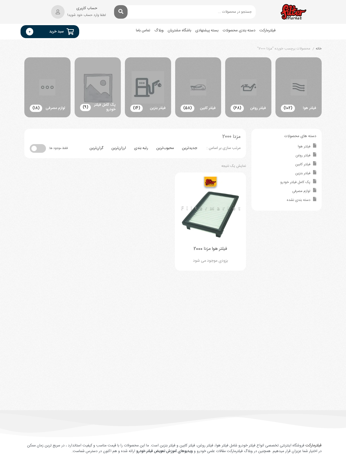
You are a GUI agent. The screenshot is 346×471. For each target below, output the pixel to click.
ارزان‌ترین (118, 148)
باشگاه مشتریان (179, 31)
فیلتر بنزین (302, 173)
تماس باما (143, 31)
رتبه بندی (141, 148)
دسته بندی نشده (298, 200)
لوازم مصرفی (301, 191)
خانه (319, 49)
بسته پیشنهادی (206, 31)
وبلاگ (159, 31)
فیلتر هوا (304, 147)
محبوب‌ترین (165, 148)
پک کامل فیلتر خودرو (295, 182)
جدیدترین (189, 148)
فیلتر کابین (302, 164)
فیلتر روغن (302, 155)
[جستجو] (121, 12)
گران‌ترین (96, 148)
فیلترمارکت (268, 31)
